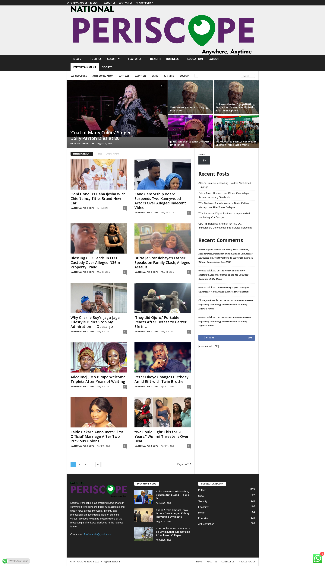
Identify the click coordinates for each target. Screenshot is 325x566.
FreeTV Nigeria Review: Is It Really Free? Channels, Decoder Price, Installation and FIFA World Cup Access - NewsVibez (226, 253)
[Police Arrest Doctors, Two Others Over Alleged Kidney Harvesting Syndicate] (143, 515)
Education (195, 59)
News (77, 59)
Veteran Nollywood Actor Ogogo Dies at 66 (189, 109)
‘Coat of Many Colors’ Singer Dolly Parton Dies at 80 (100, 135)
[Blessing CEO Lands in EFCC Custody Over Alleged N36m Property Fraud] (99, 238)
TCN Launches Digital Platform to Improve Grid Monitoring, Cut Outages (224, 215)
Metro (201, 512)
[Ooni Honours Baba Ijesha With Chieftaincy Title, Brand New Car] (99, 174)
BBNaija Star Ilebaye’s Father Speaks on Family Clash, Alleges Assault (162, 263)
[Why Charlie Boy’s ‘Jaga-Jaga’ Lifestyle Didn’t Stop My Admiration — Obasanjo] (99, 298)
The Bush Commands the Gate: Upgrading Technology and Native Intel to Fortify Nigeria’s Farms (226, 304)
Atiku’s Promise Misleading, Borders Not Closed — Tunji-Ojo (226, 185)
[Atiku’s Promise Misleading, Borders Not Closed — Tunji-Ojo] (143, 497)
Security (113, 59)
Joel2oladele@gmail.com (97, 534)
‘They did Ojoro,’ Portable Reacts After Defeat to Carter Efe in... (160, 322)
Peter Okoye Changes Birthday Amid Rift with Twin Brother (161, 379)
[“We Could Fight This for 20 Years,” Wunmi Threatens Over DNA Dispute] (162, 412)
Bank (155, 75)
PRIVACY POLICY (144, 2)
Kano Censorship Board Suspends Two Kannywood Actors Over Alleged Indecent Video (160, 201)
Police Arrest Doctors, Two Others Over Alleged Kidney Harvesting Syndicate (224, 195)
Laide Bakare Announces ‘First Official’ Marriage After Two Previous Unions (97, 436)
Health (155, 59)
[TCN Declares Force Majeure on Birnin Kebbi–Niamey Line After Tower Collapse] (143, 534)
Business (172, 59)
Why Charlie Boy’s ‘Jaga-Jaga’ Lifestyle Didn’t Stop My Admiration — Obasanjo (95, 322)
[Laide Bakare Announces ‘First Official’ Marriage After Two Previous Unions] (99, 412)
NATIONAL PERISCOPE (82, 143)
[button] (253, 63)
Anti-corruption (103, 75)
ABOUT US (109, 2)
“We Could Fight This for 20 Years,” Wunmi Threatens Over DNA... (161, 436)
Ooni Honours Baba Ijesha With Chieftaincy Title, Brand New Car (98, 199)
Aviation (140, 75)
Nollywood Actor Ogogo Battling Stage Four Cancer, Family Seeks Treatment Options (235, 107)
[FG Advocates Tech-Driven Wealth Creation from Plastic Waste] (236, 131)
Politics (96, 59)
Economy (203, 507)
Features (134, 59)
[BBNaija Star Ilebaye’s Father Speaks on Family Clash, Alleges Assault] (162, 238)
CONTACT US (125, 2)
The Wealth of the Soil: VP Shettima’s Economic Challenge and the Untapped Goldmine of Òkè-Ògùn (223, 275)
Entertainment (84, 67)
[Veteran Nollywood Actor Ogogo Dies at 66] (190, 97)
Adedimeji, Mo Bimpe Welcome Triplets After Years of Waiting (98, 379)
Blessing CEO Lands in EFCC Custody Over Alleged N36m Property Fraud (95, 263)
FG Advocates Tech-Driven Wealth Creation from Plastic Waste (236, 143)
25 (98, 464)
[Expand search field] (204, 160)
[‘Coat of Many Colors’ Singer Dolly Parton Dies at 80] (117, 108)
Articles (124, 75)
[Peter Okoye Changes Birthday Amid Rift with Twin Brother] (162, 357)
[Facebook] (256, 2)
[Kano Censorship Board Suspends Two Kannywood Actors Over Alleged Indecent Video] (162, 174)
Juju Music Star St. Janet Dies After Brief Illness (190, 143)
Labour (214, 59)
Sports (107, 67)
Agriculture (79, 75)
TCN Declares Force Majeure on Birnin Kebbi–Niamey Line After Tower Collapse (223, 205)
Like (250, 337)
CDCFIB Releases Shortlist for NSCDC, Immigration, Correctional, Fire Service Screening (225, 225)
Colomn (184, 75)
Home (99, 153)
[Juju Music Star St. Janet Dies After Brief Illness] (190, 131)
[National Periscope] (162, 30)
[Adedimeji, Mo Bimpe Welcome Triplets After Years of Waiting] (99, 357)
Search (202, 154)
